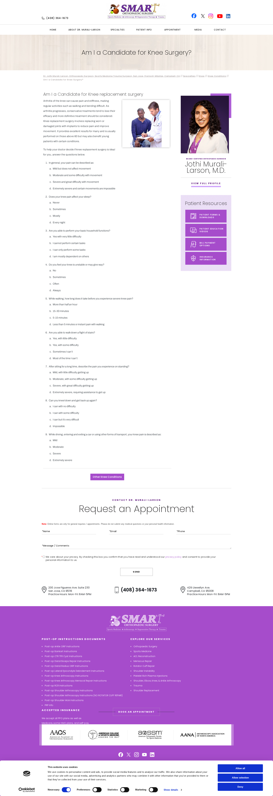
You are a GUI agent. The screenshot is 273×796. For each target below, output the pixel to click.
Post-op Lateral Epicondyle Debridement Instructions (74, 670)
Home (53, 29)
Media (198, 29)
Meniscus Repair (142, 661)
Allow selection (240, 777)
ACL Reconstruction (144, 656)
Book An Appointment (136, 711)
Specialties (118, 29)
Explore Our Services (150, 639)
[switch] (97, 789)
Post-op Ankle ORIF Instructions (62, 646)
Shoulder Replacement (146, 690)
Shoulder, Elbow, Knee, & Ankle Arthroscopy (157, 680)
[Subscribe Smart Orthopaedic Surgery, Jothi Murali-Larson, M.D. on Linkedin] (152, 755)
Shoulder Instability (144, 670)
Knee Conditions (217, 76)
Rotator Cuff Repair (144, 666)
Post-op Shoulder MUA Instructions (64, 700)
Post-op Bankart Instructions (61, 651)
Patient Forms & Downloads (210, 216)
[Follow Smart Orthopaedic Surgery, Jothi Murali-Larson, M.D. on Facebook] (120, 755)
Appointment (172, 29)
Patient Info (144, 29)
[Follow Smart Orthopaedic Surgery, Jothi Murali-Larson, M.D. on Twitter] (128, 755)
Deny (240, 786)
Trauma (137, 685)
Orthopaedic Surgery (145, 646)
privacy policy (173, 556)
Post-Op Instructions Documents (74, 639)
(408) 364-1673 (57, 18)
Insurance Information (208, 258)
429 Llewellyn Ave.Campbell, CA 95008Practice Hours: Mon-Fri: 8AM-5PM (208, 591)
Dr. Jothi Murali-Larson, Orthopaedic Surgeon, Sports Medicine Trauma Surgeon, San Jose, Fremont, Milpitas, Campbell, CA (111, 76)
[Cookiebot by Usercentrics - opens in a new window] (27, 789)
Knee (201, 76)
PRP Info (49, 705)
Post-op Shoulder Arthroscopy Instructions (69, 690)
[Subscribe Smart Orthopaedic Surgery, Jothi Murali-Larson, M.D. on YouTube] (144, 755)
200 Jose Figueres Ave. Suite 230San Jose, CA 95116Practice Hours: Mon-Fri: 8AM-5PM (69, 591)
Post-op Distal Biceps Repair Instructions (67, 661)
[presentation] (136, 52)
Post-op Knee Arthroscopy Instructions (66, 675)
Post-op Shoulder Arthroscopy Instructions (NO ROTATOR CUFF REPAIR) (84, 695)
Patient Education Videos (211, 230)
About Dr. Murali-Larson (84, 29)
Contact (220, 29)
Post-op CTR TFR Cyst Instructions (63, 656)
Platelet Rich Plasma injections (150, 675)
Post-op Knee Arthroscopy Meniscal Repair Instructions (76, 680)
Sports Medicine (142, 651)
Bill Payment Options (207, 244)
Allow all (240, 768)
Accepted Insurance (61, 710)
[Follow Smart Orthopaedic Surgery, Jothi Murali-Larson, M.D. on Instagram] (136, 755)
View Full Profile (206, 183)
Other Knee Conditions (107, 477)
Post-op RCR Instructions (59, 685)
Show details (171, 789)
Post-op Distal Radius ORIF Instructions (66, 666)
